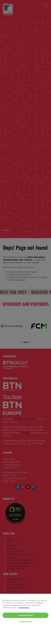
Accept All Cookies (25, 615)
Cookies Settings (25, 621)
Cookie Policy (24, 607)
